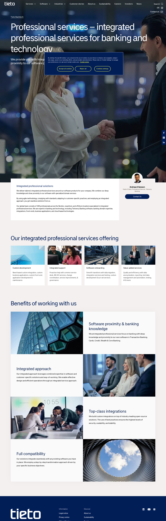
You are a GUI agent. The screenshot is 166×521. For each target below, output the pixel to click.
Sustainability (104, 4)
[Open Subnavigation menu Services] (35, 3)
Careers (117, 4)
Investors (129, 4)
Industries (58, 4)
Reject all (83, 68)
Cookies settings (102, 68)
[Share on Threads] (164, 137)
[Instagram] (154, 509)
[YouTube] (149, 509)
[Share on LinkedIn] (164, 142)
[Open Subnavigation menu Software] (49, 3)
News (139, 4)
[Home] (10, 3)
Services (29, 4)
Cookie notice (84, 62)
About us (91, 4)
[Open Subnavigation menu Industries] (64, 3)
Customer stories (77, 4)
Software (44, 4)
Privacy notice (64, 517)
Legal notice (63, 513)
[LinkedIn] (144, 509)
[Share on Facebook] (164, 132)
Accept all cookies (65, 68)
